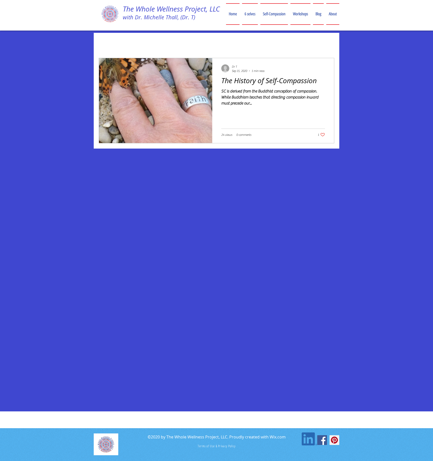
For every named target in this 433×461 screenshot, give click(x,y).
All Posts (111, 43)
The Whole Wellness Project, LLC (171, 9)
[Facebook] (322, 440)
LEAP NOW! (150, 43)
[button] (328, 43)
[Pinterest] (334, 440)
